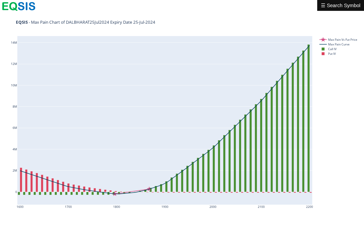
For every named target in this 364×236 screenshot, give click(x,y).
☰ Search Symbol (340, 5)
